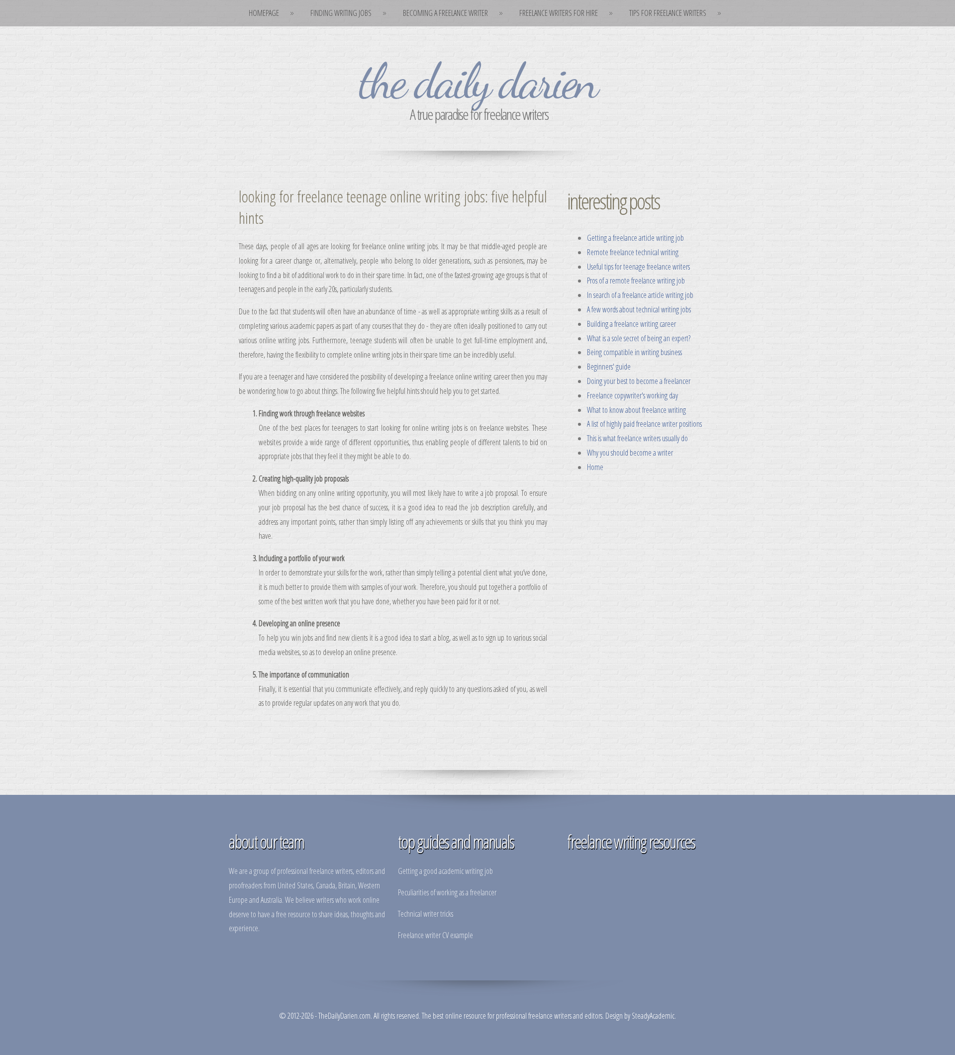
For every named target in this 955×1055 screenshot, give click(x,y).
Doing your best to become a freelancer (638, 381)
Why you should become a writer (630, 452)
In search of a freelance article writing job (640, 294)
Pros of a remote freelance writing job (636, 280)
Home (595, 467)
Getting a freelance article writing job (635, 237)
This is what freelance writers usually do (637, 438)
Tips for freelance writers (667, 12)
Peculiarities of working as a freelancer (447, 892)
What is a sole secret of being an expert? (638, 338)
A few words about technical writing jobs (639, 309)
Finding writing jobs (341, 12)
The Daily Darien (477, 81)
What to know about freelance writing (636, 409)
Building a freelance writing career (631, 323)
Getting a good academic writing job (445, 870)
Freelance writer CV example (435, 935)
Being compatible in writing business (634, 352)
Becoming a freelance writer (445, 12)
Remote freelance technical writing (632, 252)
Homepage (264, 12)
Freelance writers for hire (558, 12)
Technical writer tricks (425, 913)
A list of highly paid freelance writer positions (644, 423)
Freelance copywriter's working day (632, 395)
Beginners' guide (609, 366)
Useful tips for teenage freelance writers (638, 266)
